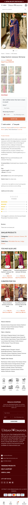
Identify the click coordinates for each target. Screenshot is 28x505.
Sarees (8, 53)
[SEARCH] (25, 9)
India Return (17, 127)
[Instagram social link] (7, 482)
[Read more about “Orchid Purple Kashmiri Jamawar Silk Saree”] (19, 266)
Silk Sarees (14, 53)
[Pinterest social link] (12, 482)
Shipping (8, 127)
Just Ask (20, 129)
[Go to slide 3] (16, 50)
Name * (5, 105)
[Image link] (14, 430)
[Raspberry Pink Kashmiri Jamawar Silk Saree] (7, 260)
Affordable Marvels (14, 241)
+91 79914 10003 (7, 461)
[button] (2, 30)
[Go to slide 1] (13, 50)
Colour (3, 65)
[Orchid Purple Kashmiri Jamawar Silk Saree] (20, 260)
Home (2, 53)
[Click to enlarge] (4, 46)
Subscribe (14, 421)
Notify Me (14, 119)
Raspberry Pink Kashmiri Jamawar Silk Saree (7, 272)
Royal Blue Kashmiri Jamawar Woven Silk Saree (20, 304)
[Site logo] (15, 5)
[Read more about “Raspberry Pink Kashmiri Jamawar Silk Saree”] (6, 266)
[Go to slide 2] (14, 50)
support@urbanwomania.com (10, 458)
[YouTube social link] (10, 482)
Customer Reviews (7, 455)
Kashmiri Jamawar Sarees (16, 236)
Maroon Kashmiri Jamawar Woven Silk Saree (7, 304)
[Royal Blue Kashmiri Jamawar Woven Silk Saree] (20, 292)
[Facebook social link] (2, 482)
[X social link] (4, 482)
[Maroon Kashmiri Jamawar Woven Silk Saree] (7, 292)
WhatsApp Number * (9, 111)
